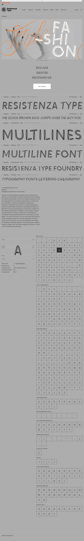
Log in (76, 10)
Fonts (24, 10)
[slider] (32, 96)
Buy (81, 97)
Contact (45, 10)
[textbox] (42, 104)
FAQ (57, 10)
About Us (63, 10)
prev (22, 40)
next (62, 40)
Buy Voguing (42, 86)
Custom (30, 10)
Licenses (38, 10)
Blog (51, 10)
